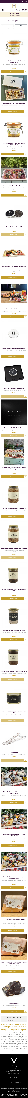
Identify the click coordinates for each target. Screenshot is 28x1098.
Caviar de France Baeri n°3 (14, 227)
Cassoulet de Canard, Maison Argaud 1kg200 (14, 548)
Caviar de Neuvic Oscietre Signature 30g (14, 348)
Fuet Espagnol (14, 752)
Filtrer (20, 25)
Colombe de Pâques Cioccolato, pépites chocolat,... (14, 920)
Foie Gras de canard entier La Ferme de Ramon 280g (14, 143)
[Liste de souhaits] (22, 10)
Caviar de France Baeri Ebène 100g (14, 388)
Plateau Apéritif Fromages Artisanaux (14, 103)
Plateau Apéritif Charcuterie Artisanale (14, 185)
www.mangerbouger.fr (14, 1091)
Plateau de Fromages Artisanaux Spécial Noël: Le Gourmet (14, 877)
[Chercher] (17, 10)
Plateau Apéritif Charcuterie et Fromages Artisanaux (14, 267)
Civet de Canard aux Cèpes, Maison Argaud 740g (14, 590)
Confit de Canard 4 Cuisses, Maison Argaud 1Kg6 (14, 711)
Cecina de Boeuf (14, 1003)
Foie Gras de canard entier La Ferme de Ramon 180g (14, 61)
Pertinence (7, 26)
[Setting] (19, 10)
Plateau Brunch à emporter (14, 309)
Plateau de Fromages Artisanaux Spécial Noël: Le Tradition (14, 835)
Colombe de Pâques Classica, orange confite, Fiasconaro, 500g (14, 962)
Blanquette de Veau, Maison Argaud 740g (14, 630)
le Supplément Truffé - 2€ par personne (14, 428)
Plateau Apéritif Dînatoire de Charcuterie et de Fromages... (14, 468)
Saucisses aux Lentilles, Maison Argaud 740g (14, 671)
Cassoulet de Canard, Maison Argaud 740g (14, 508)
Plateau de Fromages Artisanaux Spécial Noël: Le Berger (14, 792)
